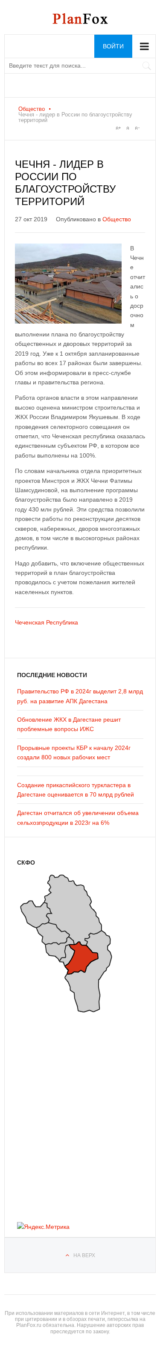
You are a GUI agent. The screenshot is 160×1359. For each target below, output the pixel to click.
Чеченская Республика (46, 622)
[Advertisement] (68, 1114)
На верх (84, 1255)
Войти (113, 46)
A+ (118, 128)
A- (137, 128)
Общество (31, 109)
